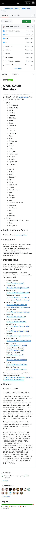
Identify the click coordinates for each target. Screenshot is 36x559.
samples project (21, 235)
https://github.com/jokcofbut (17, 305)
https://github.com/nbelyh (21, 300)
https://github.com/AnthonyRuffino (19, 340)
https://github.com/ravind (20, 307)
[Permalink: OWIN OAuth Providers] (1, 87)
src (6, 42)
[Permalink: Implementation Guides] (1, 230)
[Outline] (33, 74)
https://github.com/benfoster (17, 364)
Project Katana (23, 97)
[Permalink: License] (1, 384)
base (6, 35)
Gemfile (7, 53)
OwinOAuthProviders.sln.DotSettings (16, 65)
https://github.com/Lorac (15, 350)
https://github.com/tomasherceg (18, 292)
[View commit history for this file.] (31, 26)
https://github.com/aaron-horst (17, 331)
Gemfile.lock (9, 57)
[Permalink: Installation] (1, 239)
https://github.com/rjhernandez (17, 297)
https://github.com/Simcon (16, 317)
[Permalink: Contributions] (1, 260)
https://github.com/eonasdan (17, 369)
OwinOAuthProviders (22, 9)
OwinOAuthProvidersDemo (13, 31)
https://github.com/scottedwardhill (19, 336)
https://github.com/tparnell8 (16, 345)
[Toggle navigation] (2, 2)
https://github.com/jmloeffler (17, 360)
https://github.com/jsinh (15, 355)
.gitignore (8, 50)
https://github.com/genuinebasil (18, 288)
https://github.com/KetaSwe (16, 321)
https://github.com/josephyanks (18, 326)
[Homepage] (18, 2)
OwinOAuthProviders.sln (12, 61)
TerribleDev (8, 9)
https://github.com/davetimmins (18, 312)
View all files (18, 68)
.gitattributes (9, 46)
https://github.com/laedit (15, 283)
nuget (7, 38)
